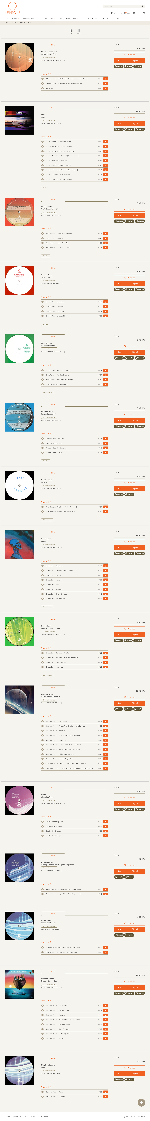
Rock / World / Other (68, 19)
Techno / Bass (29, 19)
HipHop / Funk (47, 19)
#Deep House (47, 392)
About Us (17, 1117)
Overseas (35, 1117)
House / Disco (11, 19)
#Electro (45, 256)
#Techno (45, 187)
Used (105, 19)
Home (7, 1117)
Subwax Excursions (49, 57)
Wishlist (131, 55)
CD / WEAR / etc (90, 19)
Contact (44, 1117)
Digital (116, 19)
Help (26, 1117)
